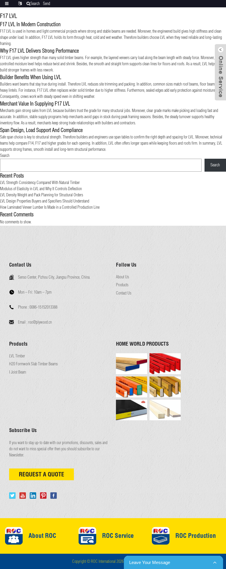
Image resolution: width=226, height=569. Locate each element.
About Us (122, 277)
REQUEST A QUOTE (41, 474)
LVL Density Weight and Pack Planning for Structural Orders (41, 195)
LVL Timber (17, 356)
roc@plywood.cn (40, 322)
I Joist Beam (17, 372)
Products (122, 284)
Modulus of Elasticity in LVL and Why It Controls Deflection (41, 188)
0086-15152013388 (43, 307)
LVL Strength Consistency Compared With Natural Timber (40, 182)
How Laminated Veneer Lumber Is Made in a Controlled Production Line (49, 207)
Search (4, 155)
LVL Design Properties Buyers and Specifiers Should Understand (44, 201)
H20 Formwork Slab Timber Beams (33, 364)
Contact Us (123, 293)
